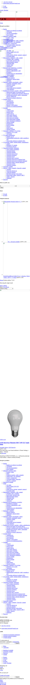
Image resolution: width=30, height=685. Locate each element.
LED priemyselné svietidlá (13, 119)
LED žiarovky (10, 103)
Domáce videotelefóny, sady (13, 70)
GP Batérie (9, 32)
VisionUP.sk (16, 641)
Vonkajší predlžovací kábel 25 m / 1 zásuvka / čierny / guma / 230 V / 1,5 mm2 (16, 276)
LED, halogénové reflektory (13, 121)
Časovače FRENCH (11, 171)
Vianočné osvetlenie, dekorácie (11, 148)
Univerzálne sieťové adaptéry (13, 88)
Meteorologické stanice (12, 62)
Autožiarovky (9, 100)
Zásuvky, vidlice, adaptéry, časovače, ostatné (14, 168)
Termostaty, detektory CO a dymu (11, 131)
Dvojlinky (9, 53)
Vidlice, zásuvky (10, 176)
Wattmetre (9, 178)
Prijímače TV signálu (11, 145)
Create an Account (4, 675)
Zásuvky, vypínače (11, 46)
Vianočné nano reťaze (12, 153)
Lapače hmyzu (10, 113)
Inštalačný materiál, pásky (9, 36)
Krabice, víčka (10, 37)
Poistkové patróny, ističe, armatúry (15, 40)
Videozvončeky (10, 75)
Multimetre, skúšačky (8, 76)
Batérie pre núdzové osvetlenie (14, 30)
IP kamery (9, 72)
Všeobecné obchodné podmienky (11, 634)
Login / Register (7, 663)
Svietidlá (5, 108)
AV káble (8, 50)
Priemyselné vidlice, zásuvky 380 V (15, 175)
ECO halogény (10, 102)
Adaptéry (8, 169)
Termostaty (9, 133)
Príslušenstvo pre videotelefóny (14, 73)
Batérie (5, 29)
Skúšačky (8, 80)
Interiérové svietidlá (8, 47)
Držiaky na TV (10, 136)
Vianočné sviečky (10, 163)
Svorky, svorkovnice (11, 43)
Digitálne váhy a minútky (12, 59)
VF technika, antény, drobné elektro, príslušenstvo (15, 142)
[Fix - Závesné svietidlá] (5, 241)
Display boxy (9, 112)
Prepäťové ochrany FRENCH (14, 98)
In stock (5, 195)
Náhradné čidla (10, 63)
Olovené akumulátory (11, 33)
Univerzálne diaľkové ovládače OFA (15, 141)
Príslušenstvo (9, 123)
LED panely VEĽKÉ (11, 116)
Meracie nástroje (10, 78)
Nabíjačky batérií (10, 85)
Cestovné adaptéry (11, 172)
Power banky (9, 86)
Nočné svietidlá (10, 122)
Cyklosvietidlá (10, 110)
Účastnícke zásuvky (11, 146)
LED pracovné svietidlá (12, 118)
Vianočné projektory (11, 155)
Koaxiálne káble (10, 56)
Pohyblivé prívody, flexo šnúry (14, 174)
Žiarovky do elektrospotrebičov (14, 106)
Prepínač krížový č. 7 (16, 201)
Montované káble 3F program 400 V (15, 92)
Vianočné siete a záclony (12, 158)
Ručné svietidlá (10, 125)
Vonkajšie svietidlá (8, 166)
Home (1, 280)
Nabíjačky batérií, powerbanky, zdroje (12, 82)
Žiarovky (5, 179)
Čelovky (8, 109)
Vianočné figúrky (10, 151)
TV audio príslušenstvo (9, 135)
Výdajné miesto (7, 637)
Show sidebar (3, 285)
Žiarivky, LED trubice (12, 105)
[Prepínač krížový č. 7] (7, 201)
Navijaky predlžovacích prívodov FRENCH (17, 93)
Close (1, 23)
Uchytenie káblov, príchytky (13, 45)
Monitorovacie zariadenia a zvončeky (12, 68)
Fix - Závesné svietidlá (14, 241)
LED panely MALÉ (11, 115)
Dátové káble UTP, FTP (12, 52)
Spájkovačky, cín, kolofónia (13, 42)
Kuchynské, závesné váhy (13, 60)
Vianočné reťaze (10, 156)
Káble (4, 49)
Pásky (7, 39)
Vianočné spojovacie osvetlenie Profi (15, 159)
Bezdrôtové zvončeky (11, 69)
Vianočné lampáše (11, 152)
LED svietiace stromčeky (12, 149)
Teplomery (9, 66)
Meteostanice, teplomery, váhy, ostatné (13, 57)
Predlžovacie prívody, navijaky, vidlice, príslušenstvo (16, 90)
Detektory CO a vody (11, 132)
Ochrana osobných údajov (9, 636)
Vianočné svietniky (11, 165)
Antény (8, 143)
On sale (5, 194)
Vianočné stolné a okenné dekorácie (15, 162)
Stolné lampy (9, 128)
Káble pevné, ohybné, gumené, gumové (16, 55)
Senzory (8, 126)
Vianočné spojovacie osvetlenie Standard (16, 161)
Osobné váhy (9, 65)
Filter (2, 187)
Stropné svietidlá (10, 129)
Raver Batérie (9, 35)
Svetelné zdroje (7, 99)
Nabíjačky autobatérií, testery (13, 83)
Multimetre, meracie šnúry (13, 79)
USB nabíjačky (10, 89)
